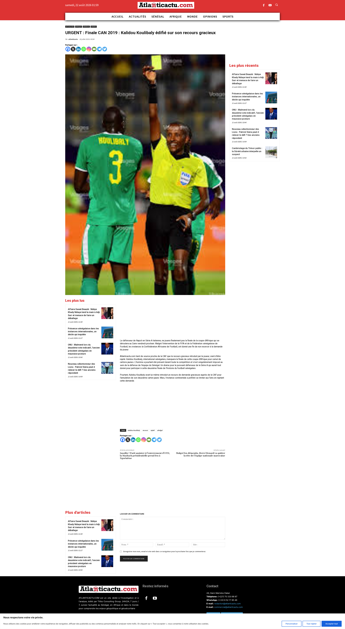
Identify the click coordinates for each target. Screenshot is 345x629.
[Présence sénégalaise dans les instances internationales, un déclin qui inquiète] (107, 332)
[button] (276, 4)
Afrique (79, 27)
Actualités (70, 27)
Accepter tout (331, 624)
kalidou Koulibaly (134, 430)
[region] (172, 621)
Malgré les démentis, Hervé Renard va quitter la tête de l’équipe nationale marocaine (200, 454)
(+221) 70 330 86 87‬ (227, 596)
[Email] (94, 49)
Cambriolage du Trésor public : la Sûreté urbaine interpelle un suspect (247, 151)
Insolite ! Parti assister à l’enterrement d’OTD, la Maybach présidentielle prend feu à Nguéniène (145, 456)
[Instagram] (89, 49)
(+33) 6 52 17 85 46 (227, 600)
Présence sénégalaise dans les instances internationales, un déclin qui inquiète (83, 331)
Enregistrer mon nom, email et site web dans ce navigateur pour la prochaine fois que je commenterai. (164, 551)
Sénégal (86, 27)
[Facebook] (263, 5)
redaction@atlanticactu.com (227, 603)
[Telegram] (99, 49)
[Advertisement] (172, 317)
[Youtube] (270, 5)
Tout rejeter (311, 624)
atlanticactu (73, 39)
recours (145, 430)
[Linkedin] (78, 49)
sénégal (159, 430)
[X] (73, 49)
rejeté (152, 430)
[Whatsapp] (83, 49)
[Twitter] (104, 49)
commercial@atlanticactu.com (228, 607)
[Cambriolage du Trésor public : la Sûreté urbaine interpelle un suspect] (271, 152)
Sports (93, 27)
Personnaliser (292, 624)
